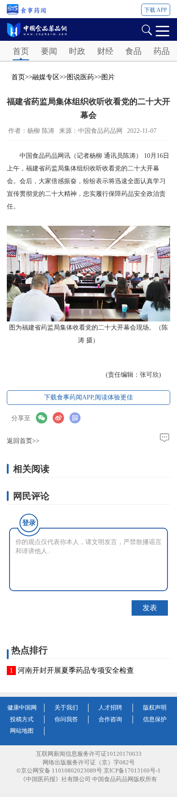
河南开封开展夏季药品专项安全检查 (76, 670)
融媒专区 (45, 77)
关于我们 (66, 707)
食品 (133, 51)
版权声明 (155, 707)
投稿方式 (22, 719)
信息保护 (155, 719)
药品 (161, 51)
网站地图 (22, 730)
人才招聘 (110, 707)
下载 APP (155, 10)
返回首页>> (23, 440)
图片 (108, 77)
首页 (21, 51)
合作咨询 (110, 719)
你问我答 (66, 719)
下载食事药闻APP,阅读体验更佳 (88, 397)
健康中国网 (22, 707)
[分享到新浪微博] (61, 417)
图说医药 (80, 77)
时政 (77, 51)
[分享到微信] (44, 417)
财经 (105, 51)
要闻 (49, 51)
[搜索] (146, 29)
